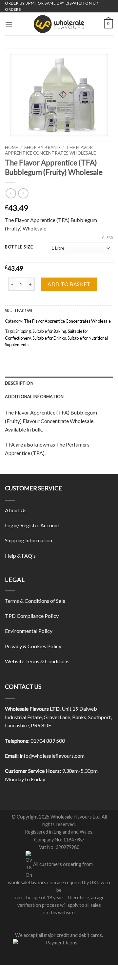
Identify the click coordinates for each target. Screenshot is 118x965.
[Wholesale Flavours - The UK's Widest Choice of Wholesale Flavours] (59, 23)
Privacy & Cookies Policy (33, 646)
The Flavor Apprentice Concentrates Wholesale (50, 150)
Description (19, 383)
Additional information (34, 396)
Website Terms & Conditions (37, 661)
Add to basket (69, 284)
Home (11, 147)
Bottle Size (19, 247)
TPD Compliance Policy (32, 616)
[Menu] (9, 24)
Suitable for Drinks (49, 338)
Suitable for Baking (49, 331)
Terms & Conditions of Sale (35, 601)
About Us (16, 510)
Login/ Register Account (32, 525)
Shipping (23, 331)
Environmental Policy (28, 631)
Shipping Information (28, 540)
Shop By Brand (42, 147)
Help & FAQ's (20, 555)
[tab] (59, 383)
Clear (107, 237)
